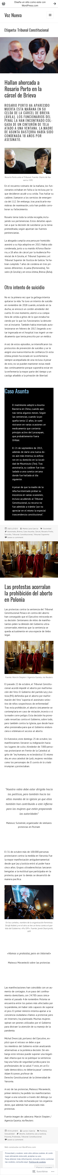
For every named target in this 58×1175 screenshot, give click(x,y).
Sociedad (47, 528)
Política (43, 1131)
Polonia (8, 1136)
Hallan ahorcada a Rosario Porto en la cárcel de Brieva (23, 88)
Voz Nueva (13, 15)
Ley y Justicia (40, 1133)
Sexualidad (10, 1133)
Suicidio (8, 534)
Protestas (16, 1136)
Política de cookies (37, 1162)
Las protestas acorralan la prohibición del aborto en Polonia (28, 593)
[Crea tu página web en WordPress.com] (29, 3)
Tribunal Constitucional (22, 534)
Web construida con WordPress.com (20, 1147)
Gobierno (30, 1133)
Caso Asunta (28, 531)
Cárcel (38, 531)
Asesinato (11, 531)
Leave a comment (15, 537)
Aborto (22, 1133)
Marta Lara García (30, 528)
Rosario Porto (47, 531)
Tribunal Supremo (41, 534)
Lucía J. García (29, 1131)
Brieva (19, 531)
